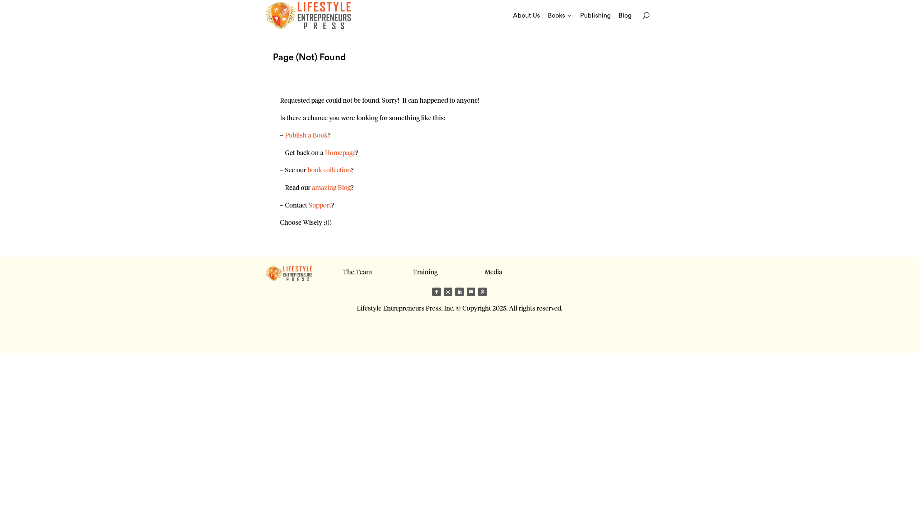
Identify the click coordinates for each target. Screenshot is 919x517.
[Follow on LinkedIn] (459, 292)
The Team (357, 271)
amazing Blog (331, 187)
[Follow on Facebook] (436, 292)
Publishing (595, 15)
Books (556, 15)
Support (320, 205)
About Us (526, 15)
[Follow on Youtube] (471, 292)
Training (425, 271)
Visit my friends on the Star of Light (317, 336)
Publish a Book (306, 135)
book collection (329, 170)
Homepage (340, 152)
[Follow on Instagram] (448, 292)
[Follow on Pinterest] (482, 292)
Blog (625, 15)
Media (493, 271)
